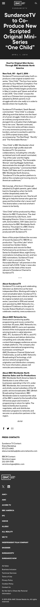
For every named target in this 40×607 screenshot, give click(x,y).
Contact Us (6, 587)
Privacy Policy (7, 580)
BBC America (8, 510)
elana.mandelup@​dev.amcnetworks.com (19, 451)
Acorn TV (6, 505)
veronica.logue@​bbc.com (13, 464)
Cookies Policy (7, 584)
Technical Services (9, 573)
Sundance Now (9, 558)
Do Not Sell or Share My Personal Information (14, 592)
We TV (4, 537)
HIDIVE (5, 521)
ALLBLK (5, 526)
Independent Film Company (15, 543)
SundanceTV (20, 8)
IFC (3, 516)
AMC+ (4, 494)
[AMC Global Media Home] (19, 3)
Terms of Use (7, 577)
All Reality (7, 532)
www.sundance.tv (28, 312)
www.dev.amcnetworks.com (15, 368)
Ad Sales (5, 566)
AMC (4, 500)
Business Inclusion (9, 569)
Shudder (6, 548)
